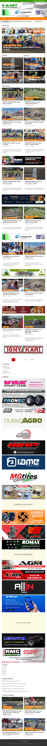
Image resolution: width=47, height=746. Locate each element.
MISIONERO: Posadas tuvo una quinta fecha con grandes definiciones (33, 331)
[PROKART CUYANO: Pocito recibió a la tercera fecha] (34, 248)
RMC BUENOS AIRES (28, 708)
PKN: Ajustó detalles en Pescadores (12, 329)
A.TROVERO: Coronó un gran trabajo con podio (34, 79)
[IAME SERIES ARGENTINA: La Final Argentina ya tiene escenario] (12, 213)
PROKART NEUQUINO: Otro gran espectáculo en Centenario (11, 79)
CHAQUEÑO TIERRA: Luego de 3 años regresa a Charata (11, 66)
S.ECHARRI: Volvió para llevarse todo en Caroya (33, 66)
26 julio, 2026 (5, 735)
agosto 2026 (4, 667)
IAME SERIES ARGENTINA (29, 77)
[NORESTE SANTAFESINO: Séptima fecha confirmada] (12, 173)
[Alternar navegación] (3, 18)
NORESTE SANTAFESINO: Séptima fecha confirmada (12, 102)
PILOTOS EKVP (35, 64)
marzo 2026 (4, 674)
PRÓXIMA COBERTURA (21, 45)
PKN (7, 326)
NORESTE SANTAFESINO (11, 99)
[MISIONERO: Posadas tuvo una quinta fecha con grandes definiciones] (34, 322)
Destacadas (6, 25)
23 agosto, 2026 (6, 146)
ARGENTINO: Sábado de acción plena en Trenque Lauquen (33, 143)
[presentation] (42, 25)
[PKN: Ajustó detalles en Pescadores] (12, 322)
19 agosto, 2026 (6, 51)
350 (26, 359)
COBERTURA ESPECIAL (12, 140)
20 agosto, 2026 (6, 68)
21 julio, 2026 (27, 735)
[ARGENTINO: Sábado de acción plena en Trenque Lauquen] (34, 135)
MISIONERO (31, 326)
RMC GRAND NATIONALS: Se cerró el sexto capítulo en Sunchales (12, 733)
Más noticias (6, 86)
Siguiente (32, 359)
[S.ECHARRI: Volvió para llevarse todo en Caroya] (12, 248)
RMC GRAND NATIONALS (17, 729)
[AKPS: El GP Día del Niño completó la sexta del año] (34, 285)
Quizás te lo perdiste (8, 695)
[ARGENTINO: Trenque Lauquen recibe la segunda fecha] (34, 213)
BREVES (10, 45)
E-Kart (11, 51)
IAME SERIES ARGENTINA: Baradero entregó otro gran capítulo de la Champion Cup (12, 712)
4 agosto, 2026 (28, 714)
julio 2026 (4, 668)
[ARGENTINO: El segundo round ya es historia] (12, 135)
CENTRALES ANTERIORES (7, 706)
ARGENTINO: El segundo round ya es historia (11, 681)
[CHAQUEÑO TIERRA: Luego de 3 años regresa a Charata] (34, 173)
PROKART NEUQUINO (10, 77)
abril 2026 (4, 673)
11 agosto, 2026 (28, 81)
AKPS (26, 119)
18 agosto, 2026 (6, 81)
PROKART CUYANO (10, 119)
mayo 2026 (4, 671)
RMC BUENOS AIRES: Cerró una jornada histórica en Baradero (33, 711)
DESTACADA (14, 45)
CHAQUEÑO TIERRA (6, 64)
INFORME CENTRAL (38, 706)
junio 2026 (4, 670)
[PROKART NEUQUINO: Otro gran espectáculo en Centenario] (12, 285)
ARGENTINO (5, 45)
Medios (5, 55)
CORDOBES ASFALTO (28, 64)
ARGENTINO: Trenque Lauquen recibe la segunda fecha (33, 102)
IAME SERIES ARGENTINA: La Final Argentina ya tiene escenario (12, 221)
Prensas (27, 55)
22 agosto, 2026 (28, 146)
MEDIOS (12, 64)
